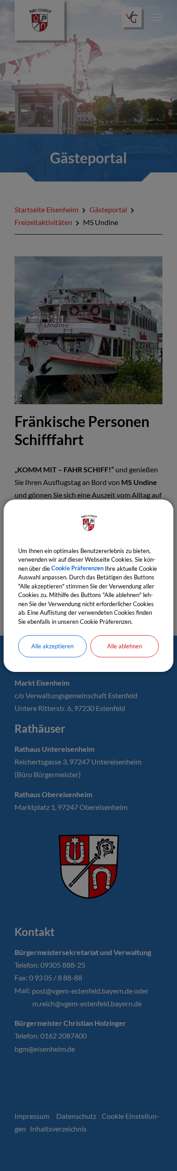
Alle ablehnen (124, 646)
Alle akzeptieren (52, 646)
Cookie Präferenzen (77, 568)
